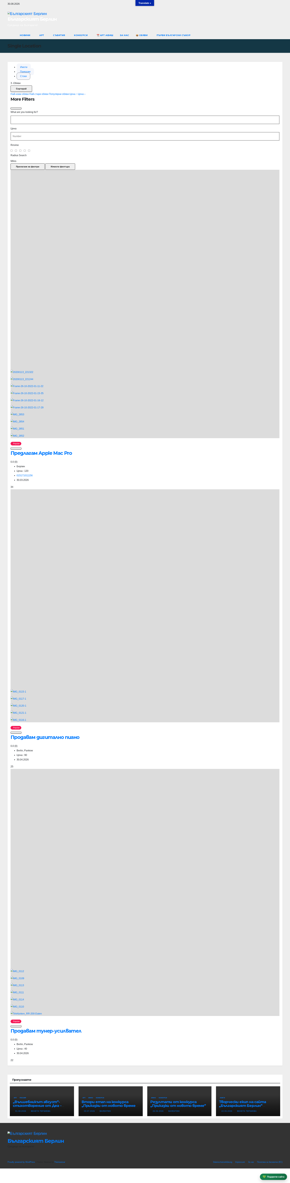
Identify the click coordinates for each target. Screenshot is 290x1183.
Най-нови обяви (20, 94)
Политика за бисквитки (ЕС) (269, 1162)
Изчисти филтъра (60, 166)
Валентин (105, 1111)
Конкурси (81, 35)
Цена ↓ (81, 94)
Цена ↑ (73, 94)
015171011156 (25, 475)
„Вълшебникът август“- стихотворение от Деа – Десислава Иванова (37, 1106)
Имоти (23, 67)
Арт (42, 35)
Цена (13, 128)
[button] (275, 35)
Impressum (240, 1162)
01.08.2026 (21, 1111)
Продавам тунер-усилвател (46, 1031)
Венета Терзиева (40, 1111)
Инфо (90, 1098)
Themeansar (59, 1162)
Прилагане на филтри (27, 166)
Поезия (23, 1098)
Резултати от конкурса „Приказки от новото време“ (178, 1104)
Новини (25, 35)
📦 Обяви (142, 35)
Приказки (25, 71)
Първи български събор (174, 35)
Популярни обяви (59, 94)
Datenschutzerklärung (222, 1162)
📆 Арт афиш (105, 35)
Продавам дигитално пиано (45, 737)
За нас (124, 35)
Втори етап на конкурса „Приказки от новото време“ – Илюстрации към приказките (111, 1106)
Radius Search (19, 155)
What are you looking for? (24, 112)
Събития (59, 35)
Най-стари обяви (38, 94)
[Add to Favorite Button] (16, 448)
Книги (222, 1098)
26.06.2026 (158, 1111)
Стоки (23, 76)
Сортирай (21, 88)
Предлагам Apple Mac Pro (41, 453)
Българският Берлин (32, 19)
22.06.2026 (227, 1111)
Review (15, 145)
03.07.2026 (89, 1111)
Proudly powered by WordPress (22, 1162)
